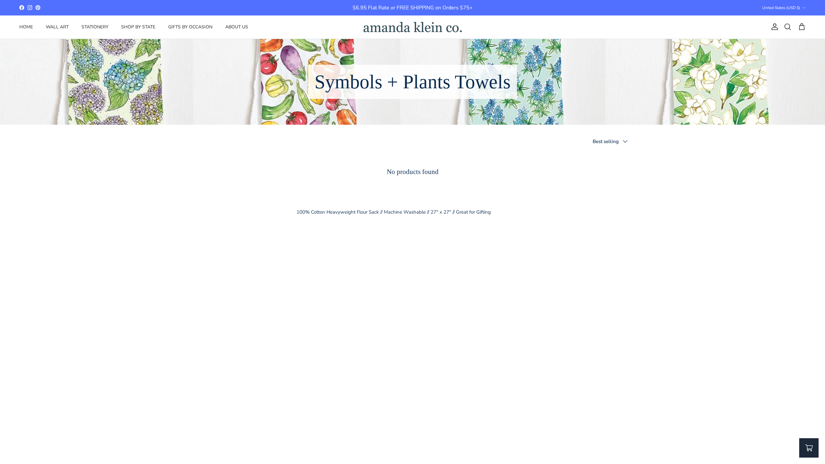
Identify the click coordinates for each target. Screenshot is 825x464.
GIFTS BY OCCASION (190, 27)
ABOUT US (236, 27)
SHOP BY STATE (138, 27)
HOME (26, 27)
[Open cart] (809, 448)
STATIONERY (95, 27)
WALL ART (57, 27)
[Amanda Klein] (413, 27)
